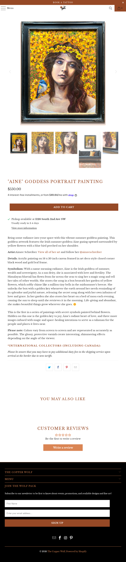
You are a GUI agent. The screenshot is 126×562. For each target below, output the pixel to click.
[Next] (115, 71)
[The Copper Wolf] (63, 8)
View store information (24, 228)
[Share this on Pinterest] (66, 367)
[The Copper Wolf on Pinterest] (71, 538)
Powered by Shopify (76, 551)
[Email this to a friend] (75, 367)
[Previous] (10, 71)
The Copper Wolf (56, 551)
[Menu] (1, 8)
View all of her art (49, 252)
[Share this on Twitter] (49, 367)
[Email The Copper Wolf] (54, 538)
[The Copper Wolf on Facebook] (60, 538)
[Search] (110, 8)
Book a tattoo (63, 2)
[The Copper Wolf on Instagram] (65, 538)
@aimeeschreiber (91, 252)
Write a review (63, 447)
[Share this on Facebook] (58, 367)
